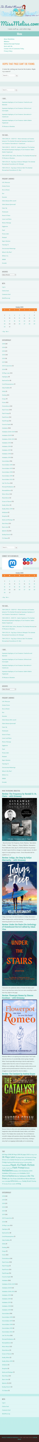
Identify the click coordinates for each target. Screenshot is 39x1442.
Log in (3, 287)
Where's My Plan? (7, 252)
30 (4, 326)
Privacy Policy (8, 51)
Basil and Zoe (5, 380)
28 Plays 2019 (15, 1154)
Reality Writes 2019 (7, 509)
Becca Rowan (6, 190)
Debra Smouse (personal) (9, 204)
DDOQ (3, 391)
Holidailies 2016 (6, 446)
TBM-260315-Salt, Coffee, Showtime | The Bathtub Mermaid (18, 155)
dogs (30, 1162)
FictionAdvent (6, 406)
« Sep (3, 331)
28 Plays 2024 (33, 1154)
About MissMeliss (9, 39)
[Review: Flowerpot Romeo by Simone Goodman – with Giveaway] (19, 1054)
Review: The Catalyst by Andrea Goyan (18, 1074)
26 (19, 324)
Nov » (7, 331)
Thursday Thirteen (8, 1183)
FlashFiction (5, 417)
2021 (3, 362)
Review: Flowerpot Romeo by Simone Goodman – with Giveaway (17, 996)
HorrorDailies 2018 (7, 472)
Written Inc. (5, 256)
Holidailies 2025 (25, 1173)
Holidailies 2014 (7, 1173)
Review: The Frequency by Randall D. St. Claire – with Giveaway (19, 795)
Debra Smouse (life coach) (9, 201)
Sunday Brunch (6, 534)
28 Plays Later (6, 373)
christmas (28, 1160)
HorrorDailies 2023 (7, 479)
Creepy (4, 1162)
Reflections (14, 1181)
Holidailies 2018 (6, 453)
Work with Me (8, 46)
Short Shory (5, 523)
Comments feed (6, 294)
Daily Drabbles (6, 388)
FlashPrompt (5, 421)
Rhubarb (4, 237)
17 (9, 321)
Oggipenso (5, 226)
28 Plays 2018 (6, 1154)
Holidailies (5, 428)
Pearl (3, 230)
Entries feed (5, 290)
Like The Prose (6, 483)
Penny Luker (5, 234)
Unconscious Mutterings (8, 248)
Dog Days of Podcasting (24, 1162)
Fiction (4, 402)
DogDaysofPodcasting (13, 1162)
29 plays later (20, 1157)
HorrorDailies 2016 (7, 465)
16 (4, 321)
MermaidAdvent (6, 490)
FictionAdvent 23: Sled (15, 170)
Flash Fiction (5, 410)
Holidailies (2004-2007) (8, 431)
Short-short (5, 527)
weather (14, 1184)
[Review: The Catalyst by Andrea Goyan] (19, 1126)
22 (34, 321)
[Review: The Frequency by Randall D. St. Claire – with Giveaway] (19, 840)
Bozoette (4, 197)
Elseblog (4, 395)
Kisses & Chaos (6, 215)
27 (24, 324)
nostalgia (7, 1181)
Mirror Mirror (5, 494)
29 (34, 324)
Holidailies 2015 (6, 443)
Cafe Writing (22, 1159)
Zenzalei (4, 263)
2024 (3, 369)
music (3, 1181)
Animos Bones (6, 186)
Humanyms (5, 212)
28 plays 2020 (25, 1154)
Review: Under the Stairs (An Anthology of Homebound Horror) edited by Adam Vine (19, 926)
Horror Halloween (21, 1176)
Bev (3, 193)
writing (18, 1184)
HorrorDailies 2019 (7, 476)
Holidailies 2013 (27, 1171)
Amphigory (5, 376)
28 (29, 324)
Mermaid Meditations (8, 487)
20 (24, 321)
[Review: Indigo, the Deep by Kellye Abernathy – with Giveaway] (19, 914)
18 (14, 321)
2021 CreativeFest (7, 366)
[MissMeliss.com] (19, 18)
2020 (3, 354)
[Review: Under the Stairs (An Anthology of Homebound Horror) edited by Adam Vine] (19, 985)
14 (29, 318)
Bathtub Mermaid (14, 1159)
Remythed (5, 516)
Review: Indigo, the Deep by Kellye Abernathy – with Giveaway (17, 859)
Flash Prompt (5, 413)
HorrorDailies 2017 (7, 468)
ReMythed (5, 512)
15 (34, 318)
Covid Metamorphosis (8, 384)
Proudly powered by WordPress (10, 1437)
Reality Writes (5, 505)
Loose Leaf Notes (6, 219)
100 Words (28, 1157)
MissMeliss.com (19, 23)
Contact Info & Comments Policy (14, 48)
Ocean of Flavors (6, 501)
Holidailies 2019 (6, 457)
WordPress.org (6, 298)
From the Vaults (6, 424)
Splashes (4, 531)
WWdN (4, 259)
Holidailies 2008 (17, 1171)
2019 (3, 347)
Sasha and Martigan (7, 520)
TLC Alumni (5, 538)
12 (19, 318)
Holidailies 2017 (6, 450)
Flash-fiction (27, 1164)
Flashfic (4, 1168)
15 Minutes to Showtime (8, 126)
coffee (33, 1159)
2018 (3, 344)
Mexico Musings (6, 223)
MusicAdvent (5, 498)
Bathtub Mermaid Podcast (12, 44)
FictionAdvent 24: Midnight (16, 164)
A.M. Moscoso (6, 182)
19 (19, 321)
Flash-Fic (15, 1165)
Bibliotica (6, 41)
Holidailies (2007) (7, 435)
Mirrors (32, 1179)
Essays (4, 399)
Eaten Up (4, 208)
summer (20, 1181)
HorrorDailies (5, 461)
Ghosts (27, 1168)
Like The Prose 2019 (13, 1179)
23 (4, 324)
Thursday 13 (5, 244)
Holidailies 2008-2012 (8, 439)
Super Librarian (6, 241)
